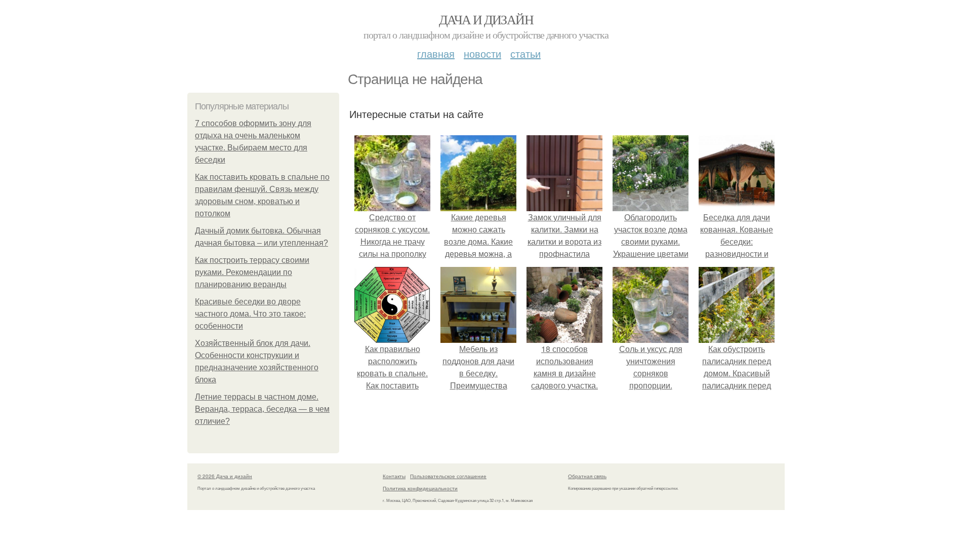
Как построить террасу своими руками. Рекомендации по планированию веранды (252, 272)
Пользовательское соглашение (448, 476)
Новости (482, 53)
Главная (436, 53)
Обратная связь (587, 476)
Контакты (394, 476)
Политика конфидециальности (420, 488)
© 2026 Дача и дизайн (224, 476)
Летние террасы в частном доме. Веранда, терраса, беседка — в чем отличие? (262, 409)
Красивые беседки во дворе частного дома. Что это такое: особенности (250, 313)
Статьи (525, 53)
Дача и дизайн (486, 19)
